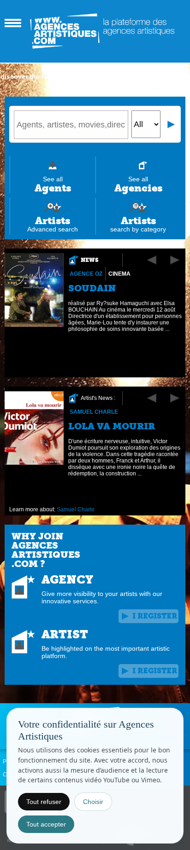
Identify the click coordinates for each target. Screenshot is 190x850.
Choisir (93, 801)
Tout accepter (46, 824)
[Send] (171, 124)
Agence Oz (86, 274)
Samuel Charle (94, 412)
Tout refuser (43, 801)
